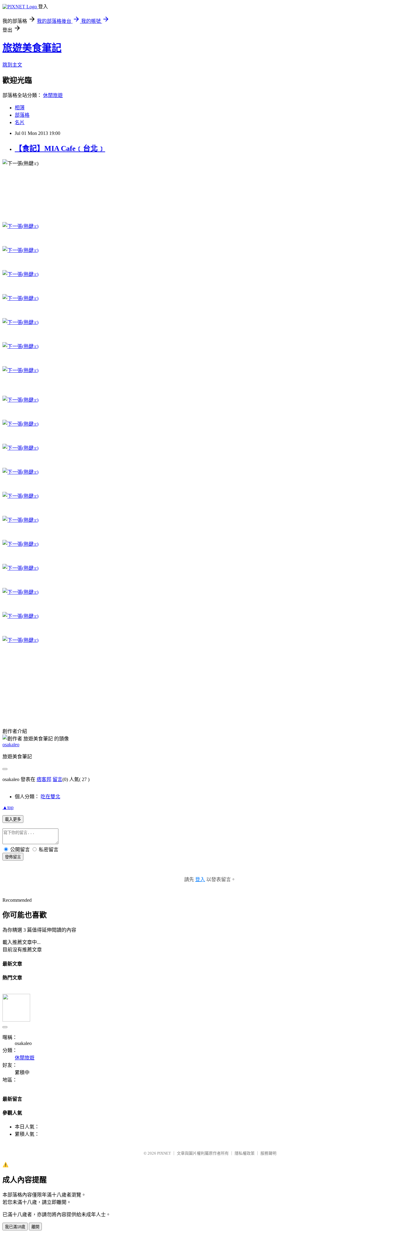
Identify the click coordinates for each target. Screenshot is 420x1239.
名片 (20, 122)
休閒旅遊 (53, 95)
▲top (8, 807)
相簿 (20, 107)
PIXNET (164, 1153)
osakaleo (10, 744)
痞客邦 (44, 779)
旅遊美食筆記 (31, 47)
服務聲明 (268, 1153)
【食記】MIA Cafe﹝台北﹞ (60, 148)
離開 (35, 1227)
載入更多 (13, 819)
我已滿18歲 (15, 1227)
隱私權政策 (245, 1153)
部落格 (22, 115)
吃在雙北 (50, 796)
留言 (57, 779)
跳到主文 (12, 64)
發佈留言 (13, 857)
